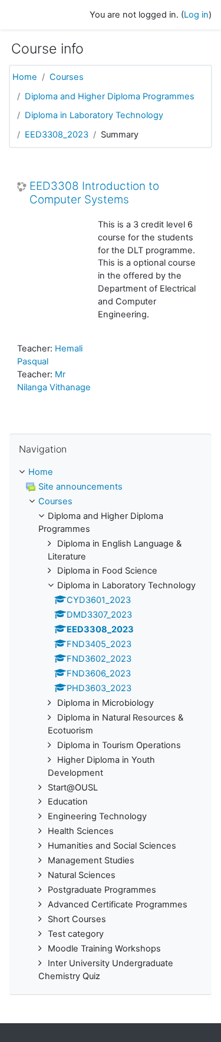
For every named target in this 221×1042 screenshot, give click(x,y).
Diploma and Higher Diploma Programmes (109, 96)
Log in (196, 14)
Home (24, 77)
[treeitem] (110, 724)
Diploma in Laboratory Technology (94, 115)
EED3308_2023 (56, 134)
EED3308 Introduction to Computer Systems (94, 193)
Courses (67, 77)
